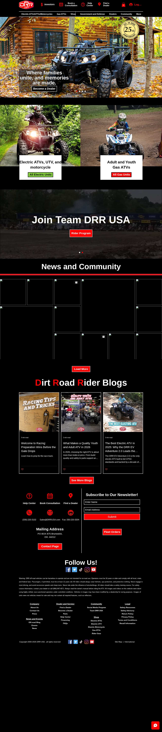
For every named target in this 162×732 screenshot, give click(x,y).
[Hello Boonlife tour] (79, 91)
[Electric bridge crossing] (85, 91)
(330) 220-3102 (29, 520)
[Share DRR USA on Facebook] (68, 569)
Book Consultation (50, 503)
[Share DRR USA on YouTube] (93, 569)
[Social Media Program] (82, 252)
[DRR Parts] (79, 252)
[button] (123, 4)
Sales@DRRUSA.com (50, 520)
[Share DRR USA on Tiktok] (80, 569)
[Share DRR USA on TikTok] (81, 642)
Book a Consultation (71, 4)
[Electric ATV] (76, 91)
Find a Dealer (106, 4)
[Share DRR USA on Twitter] (74, 569)
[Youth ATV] (82, 91)
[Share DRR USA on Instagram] (87, 569)
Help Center (29, 503)
